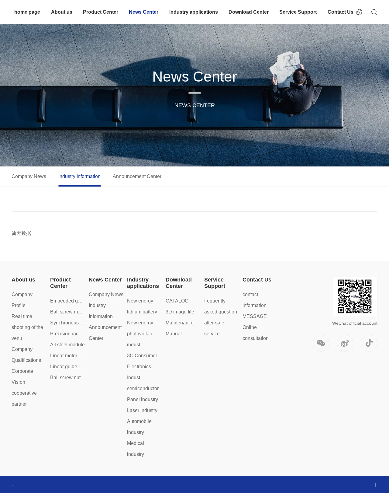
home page (27, 12)
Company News (29, 176)
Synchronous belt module (67, 322)
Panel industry (142, 399)
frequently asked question (220, 306)
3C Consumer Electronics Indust (142, 366)
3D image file (180, 311)
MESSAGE (255, 316)
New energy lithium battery (142, 306)
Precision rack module (67, 333)
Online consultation (256, 333)
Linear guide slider (67, 366)
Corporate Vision (22, 377)
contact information (255, 300)
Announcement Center (137, 176)
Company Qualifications (26, 355)
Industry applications (193, 12)
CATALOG (177, 300)
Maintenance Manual (180, 328)
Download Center (249, 12)
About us (61, 12)
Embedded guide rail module (67, 300)
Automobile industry (139, 427)
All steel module (67, 344)
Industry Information (79, 176)
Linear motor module (67, 355)
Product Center (100, 12)
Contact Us (340, 12)
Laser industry (142, 410)
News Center (143, 12)
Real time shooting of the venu (27, 327)
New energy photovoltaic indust (140, 333)
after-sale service (214, 328)
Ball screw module (67, 311)
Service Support (298, 12)
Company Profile (22, 300)
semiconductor (143, 388)
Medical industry (135, 449)
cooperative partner (24, 398)
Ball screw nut (65, 377)
